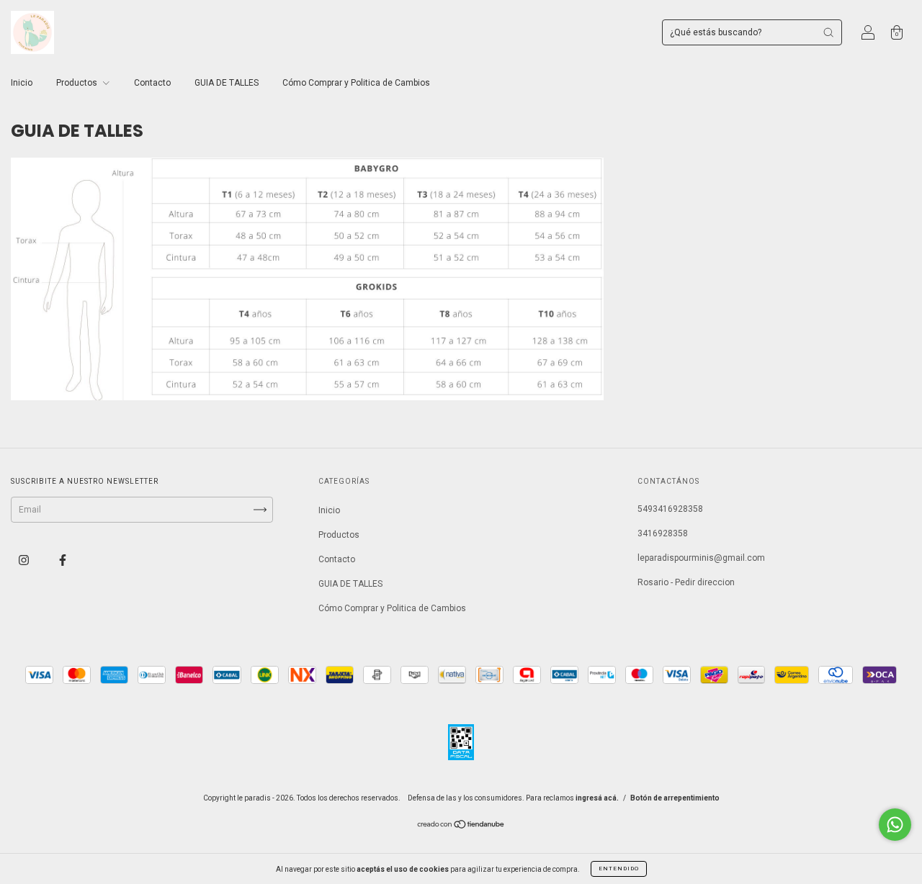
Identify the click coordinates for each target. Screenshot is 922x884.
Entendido (619, 868)
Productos (77, 83)
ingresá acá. (597, 798)
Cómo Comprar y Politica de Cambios (356, 83)
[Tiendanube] (461, 826)
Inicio (21, 83)
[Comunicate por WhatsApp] (895, 824)
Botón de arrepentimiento (675, 798)
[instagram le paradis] (25, 560)
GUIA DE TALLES (226, 83)
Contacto (152, 83)
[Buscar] (828, 32)
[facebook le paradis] (63, 560)
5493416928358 (670, 509)
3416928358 (662, 533)
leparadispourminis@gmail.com (701, 558)
